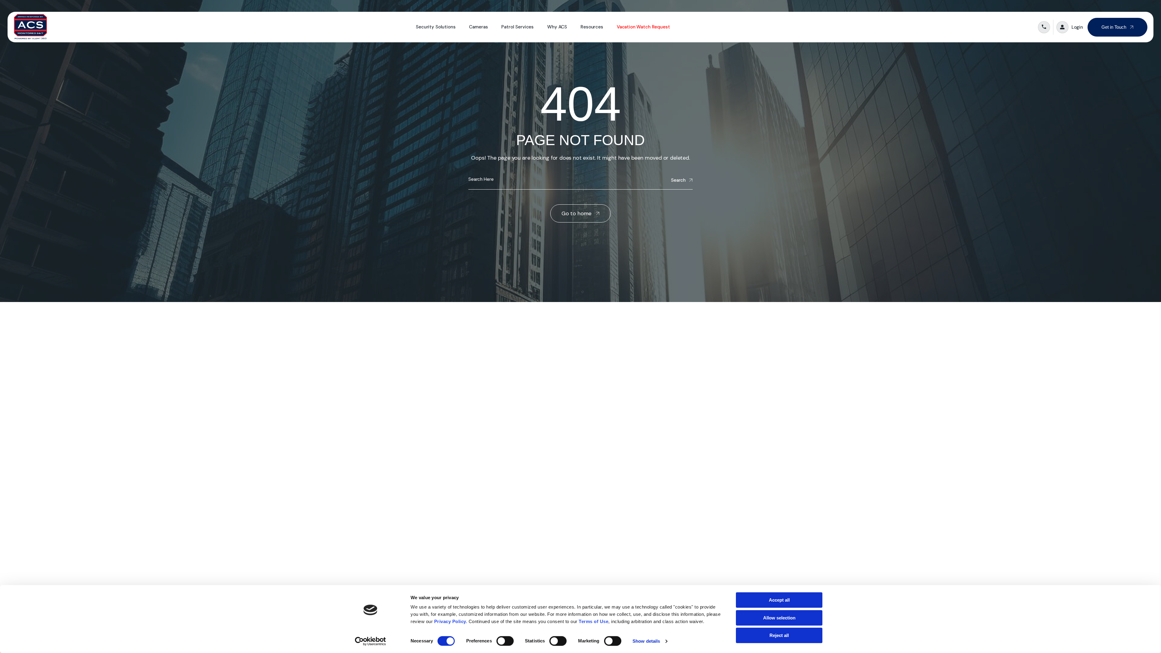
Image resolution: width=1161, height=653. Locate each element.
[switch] (505, 641)
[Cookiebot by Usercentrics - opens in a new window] (370, 641)
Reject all (779, 635)
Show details (646, 641)
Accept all (779, 600)
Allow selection (779, 617)
